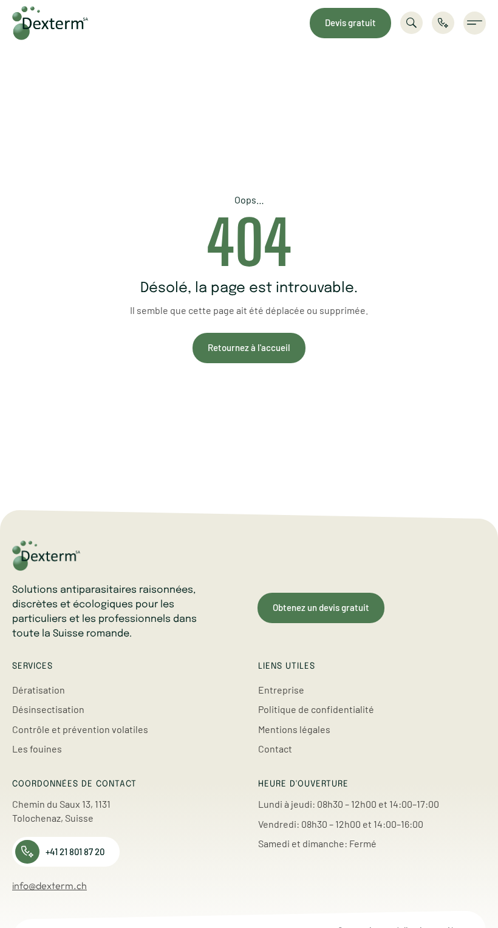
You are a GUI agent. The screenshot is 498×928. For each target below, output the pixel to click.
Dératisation (38, 689)
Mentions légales (294, 729)
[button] (474, 23)
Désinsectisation (48, 709)
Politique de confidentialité (316, 709)
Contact (275, 748)
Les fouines (37, 748)
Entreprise (281, 689)
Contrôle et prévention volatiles (80, 729)
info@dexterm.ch (49, 885)
